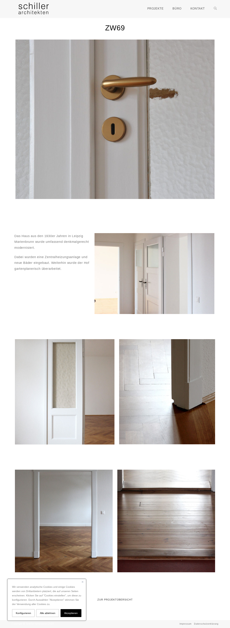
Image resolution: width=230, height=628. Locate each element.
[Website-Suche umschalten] (215, 8)
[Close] (82, 582)
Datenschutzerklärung (206, 624)
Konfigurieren (23, 613)
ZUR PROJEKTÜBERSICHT (115, 599)
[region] (46, 600)
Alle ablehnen (47, 613)
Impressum (186, 624)
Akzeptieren (71, 613)
